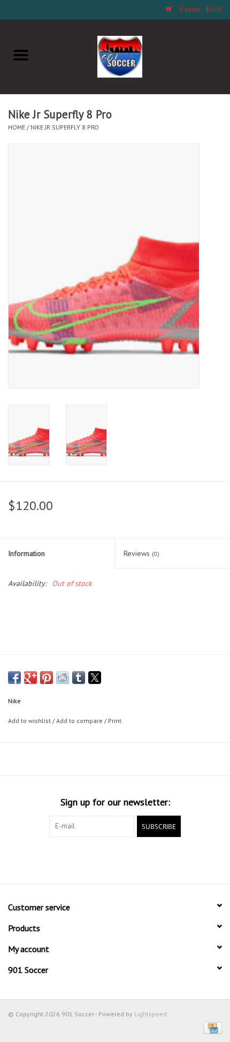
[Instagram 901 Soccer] (172, 859)
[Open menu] (21, 54)
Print (114, 721)
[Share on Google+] (30, 677)
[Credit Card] (211, 1027)
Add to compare (80, 721)
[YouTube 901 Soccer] (134, 859)
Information (26, 553)
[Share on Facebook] (14, 677)
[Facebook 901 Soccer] (57, 859)
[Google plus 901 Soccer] (95, 859)
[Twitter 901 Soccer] (76, 859)
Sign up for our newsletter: (115, 802)
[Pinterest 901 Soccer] (115, 859)
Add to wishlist (30, 721)
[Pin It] (46, 677)
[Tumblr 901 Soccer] (153, 859)
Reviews (141, 553)
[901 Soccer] (136, 55)
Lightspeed (150, 1014)
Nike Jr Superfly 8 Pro (64, 127)
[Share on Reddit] (62, 677)
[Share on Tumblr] (78, 677)
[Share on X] (94, 677)
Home (16, 127)
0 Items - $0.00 (200, 9)
